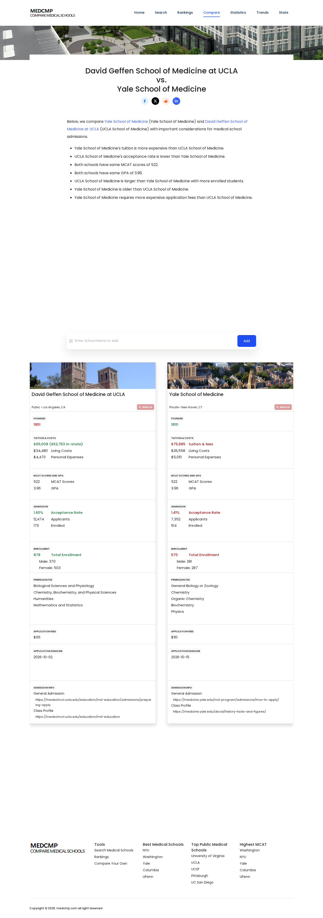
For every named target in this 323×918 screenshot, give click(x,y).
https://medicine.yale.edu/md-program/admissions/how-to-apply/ (226, 699)
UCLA (195, 862)
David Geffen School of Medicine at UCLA (78, 394)
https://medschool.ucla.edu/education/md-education (77, 716)
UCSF (195, 869)
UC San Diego (202, 882)
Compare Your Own (110, 863)
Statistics (238, 12)
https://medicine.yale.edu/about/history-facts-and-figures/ (219, 711)
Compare (211, 12)
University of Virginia (207, 856)
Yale (146, 863)
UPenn (148, 876)
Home (139, 12)
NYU (146, 850)
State (283, 12)
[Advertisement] (161, 246)
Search (161, 12)
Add (247, 341)
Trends (263, 12)
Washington (153, 856)
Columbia (151, 870)
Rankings (185, 12)
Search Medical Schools (113, 850)
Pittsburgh (199, 875)
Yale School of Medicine (126, 121)
